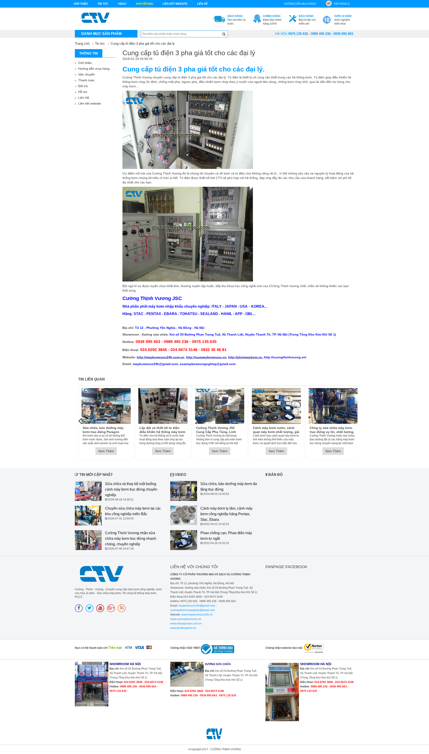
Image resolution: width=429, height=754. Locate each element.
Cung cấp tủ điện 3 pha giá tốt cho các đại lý (143, 43)
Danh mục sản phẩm (101, 34)
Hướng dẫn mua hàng (93, 68)
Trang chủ (82, 43)
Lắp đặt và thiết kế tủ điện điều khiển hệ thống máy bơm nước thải (162, 430)
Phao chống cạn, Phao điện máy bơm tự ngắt (226, 535)
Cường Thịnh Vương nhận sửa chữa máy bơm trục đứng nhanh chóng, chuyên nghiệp (130, 538)
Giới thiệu (81, 3)
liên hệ (202, 3)
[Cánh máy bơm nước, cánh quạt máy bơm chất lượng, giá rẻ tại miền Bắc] (276, 406)
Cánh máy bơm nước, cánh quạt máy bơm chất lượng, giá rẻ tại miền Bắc (276, 430)
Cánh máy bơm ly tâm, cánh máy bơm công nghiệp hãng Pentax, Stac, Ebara (226, 513)
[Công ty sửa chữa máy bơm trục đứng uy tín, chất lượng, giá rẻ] (333, 406)
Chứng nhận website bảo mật (284, 647)
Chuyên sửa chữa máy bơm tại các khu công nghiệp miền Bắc (133, 511)
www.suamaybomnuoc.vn (185, 619)
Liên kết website (89, 103)
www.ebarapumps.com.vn (186, 623)
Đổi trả (83, 86)
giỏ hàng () (342, 3)
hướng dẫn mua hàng (300, 3)
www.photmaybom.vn (183, 628)
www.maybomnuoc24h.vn (197, 614)
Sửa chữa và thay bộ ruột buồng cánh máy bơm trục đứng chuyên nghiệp (131, 489)
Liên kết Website (175, 3)
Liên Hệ (83, 97)
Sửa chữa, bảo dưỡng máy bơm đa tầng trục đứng (228, 486)
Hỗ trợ (82, 92)
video (122, 3)
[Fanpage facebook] (79, 608)
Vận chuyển (86, 74)
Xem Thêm (106, 451)
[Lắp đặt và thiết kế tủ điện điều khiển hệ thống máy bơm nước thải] (162, 406)
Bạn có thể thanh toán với (91, 647)
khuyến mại (144, 3)
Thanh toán (86, 80)
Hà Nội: (281, 34)
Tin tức (103, 3)
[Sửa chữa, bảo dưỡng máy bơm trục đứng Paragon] (106, 406)
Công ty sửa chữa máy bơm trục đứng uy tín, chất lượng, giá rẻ (332, 430)
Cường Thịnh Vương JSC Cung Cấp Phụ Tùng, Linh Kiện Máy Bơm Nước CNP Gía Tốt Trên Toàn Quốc (218, 430)
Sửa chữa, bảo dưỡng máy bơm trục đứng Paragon (103, 430)
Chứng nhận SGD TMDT (185, 647)
